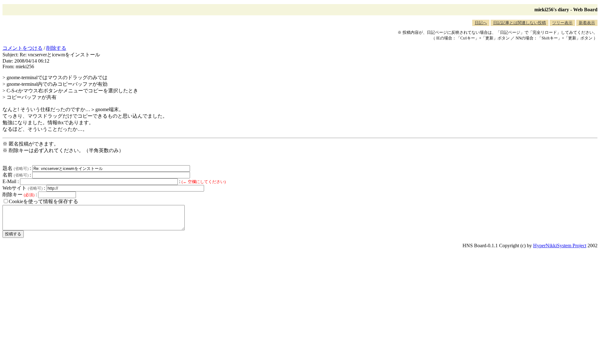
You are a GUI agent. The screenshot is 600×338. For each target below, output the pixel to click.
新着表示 (587, 22)
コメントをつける (22, 48)
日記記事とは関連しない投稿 (519, 22)
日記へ (481, 22)
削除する (56, 48)
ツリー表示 (562, 22)
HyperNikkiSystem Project (559, 245)
